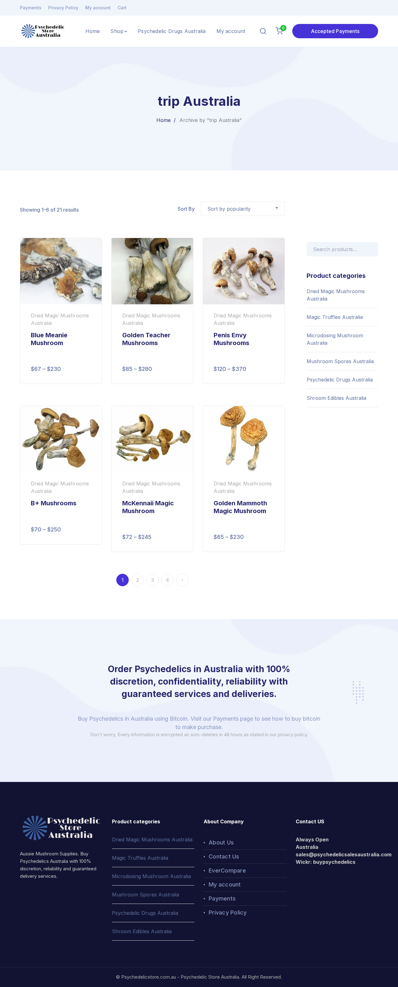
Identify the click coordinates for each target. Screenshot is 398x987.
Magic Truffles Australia (335, 317)
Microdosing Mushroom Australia (335, 339)
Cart (122, 7)
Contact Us (224, 856)
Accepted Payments (335, 31)
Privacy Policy (63, 7)
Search (372, 248)
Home (163, 120)
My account (98, 7)
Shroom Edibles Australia (336, 398)
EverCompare (227, 870)
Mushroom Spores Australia (340, 361)
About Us (221, 842)
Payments (30, 7)
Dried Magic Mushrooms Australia (336, 295)
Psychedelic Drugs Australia (340, 380)
